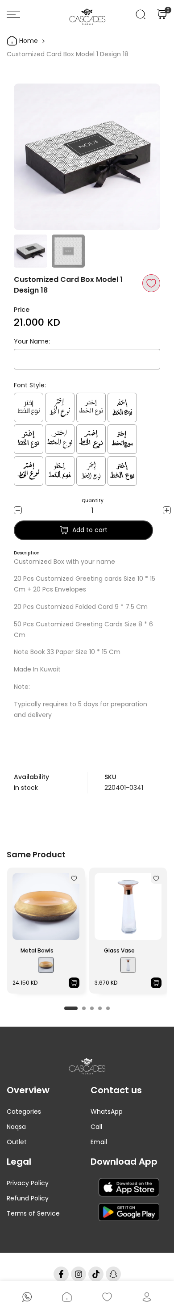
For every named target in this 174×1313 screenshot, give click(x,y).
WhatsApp (107, 1111)
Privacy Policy (28, 1183)
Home (27, 40)
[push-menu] (13, 14)
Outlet (17, 1141)
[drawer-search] (140, 14)
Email (99, 1141)
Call (96, 1126)
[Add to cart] (74, 982)
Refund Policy (28, 1198)
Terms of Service (33, 1213)
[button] (151, 283)
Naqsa (16, 1126)
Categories (24, 1111)
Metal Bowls (37, 950)
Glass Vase (119, 950)
